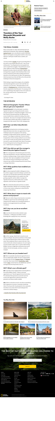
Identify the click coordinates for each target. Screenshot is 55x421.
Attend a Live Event (17, 375)
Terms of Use (3, 373)
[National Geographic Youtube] (47, 374)
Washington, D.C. (13, 87)
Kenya (21, 259)
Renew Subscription (31, 376)
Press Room (16, 389)
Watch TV (15, 383)
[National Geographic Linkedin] (49, 374)
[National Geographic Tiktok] (51, 374)
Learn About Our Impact (18, 385)
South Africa (22, 261)
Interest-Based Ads (4, 379)
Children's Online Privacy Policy (6, 378)
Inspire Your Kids (16, 379)
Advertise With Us (17, 391)
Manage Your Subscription (32, 378)
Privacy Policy (3, 375)
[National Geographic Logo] (4, 396)
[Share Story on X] (25, 42)
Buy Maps (15, 378)
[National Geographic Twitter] (45, 374)
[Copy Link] (30, 42)
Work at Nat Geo (30, 379)
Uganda (14, 61)
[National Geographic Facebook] (43, 374)
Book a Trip (16, 376)
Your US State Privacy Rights (5, 376)
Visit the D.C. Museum (17, 382)
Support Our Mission (17, 386)
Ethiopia (28, 259)
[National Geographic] (27, 1)
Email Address (15, 358)
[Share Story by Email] (27, 42)
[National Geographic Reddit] (53, 374)
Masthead (15, 388)
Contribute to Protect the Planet (32, 382)
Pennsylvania (23, 68)
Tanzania (17, 259)
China (8, 262)
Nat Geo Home (16, 373)
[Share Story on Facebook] (22, 42)
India (27, 261)
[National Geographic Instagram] (41, 374)
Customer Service (30, 375)
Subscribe (29, 373)
